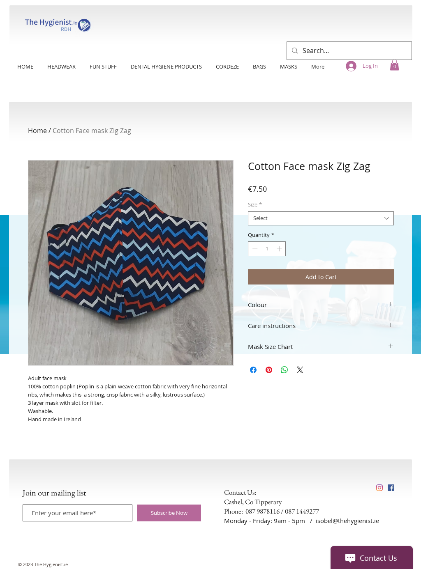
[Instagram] (379, 487)
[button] (394, 64)
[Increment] (280, 249)
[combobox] (321, 218)
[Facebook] (391, 487)
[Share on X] (300, 370)
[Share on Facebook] (253, 370)
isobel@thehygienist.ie (347, 520)
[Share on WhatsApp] (284, 370)
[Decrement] (254, 249)
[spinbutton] (267, 249)
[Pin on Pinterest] (269, 370)
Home (37, 130)
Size (255, 205)
